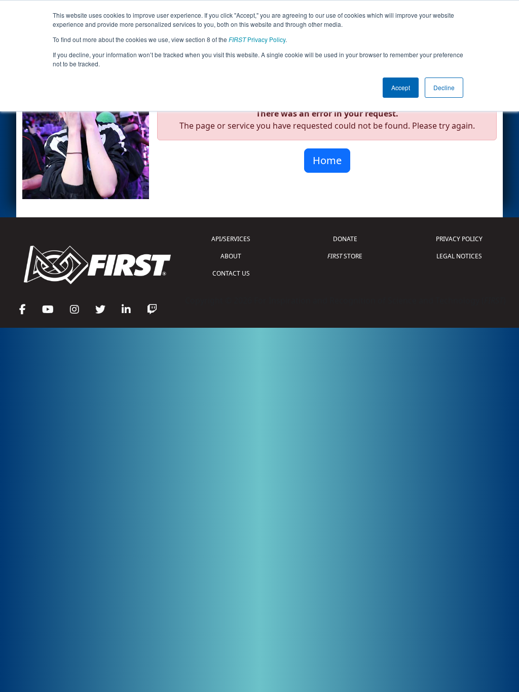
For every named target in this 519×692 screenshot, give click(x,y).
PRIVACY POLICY (459, 239)
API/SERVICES (230, 239)
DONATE (345, 239)
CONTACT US (231, 273)
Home (327, 160)
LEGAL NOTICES (459, 256)
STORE (344, 256)
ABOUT (230, 256)
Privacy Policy (257, 39)
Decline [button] (444, 87)
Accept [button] (400, 87)
